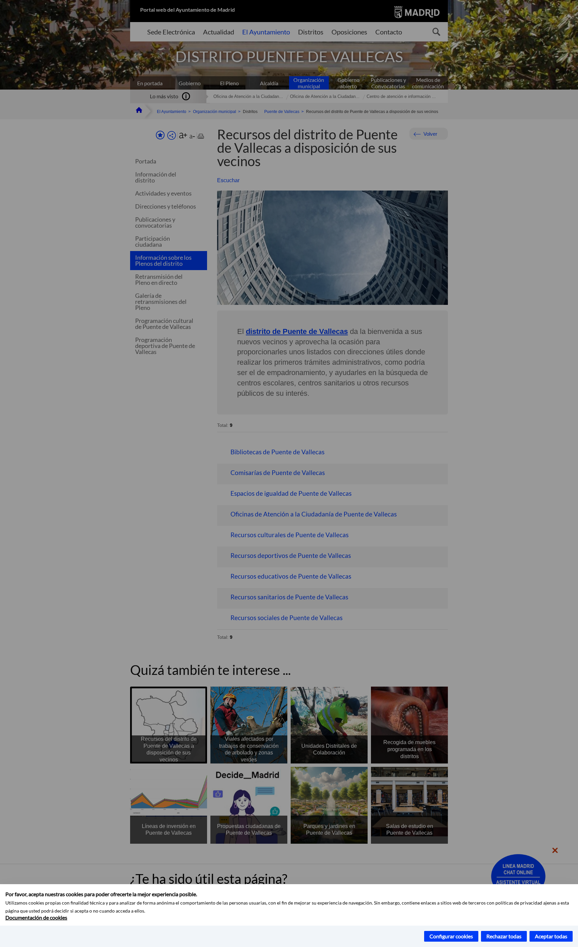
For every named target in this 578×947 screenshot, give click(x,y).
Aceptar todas (551, 936)
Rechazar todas (503, 936)
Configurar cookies (451, 936)
